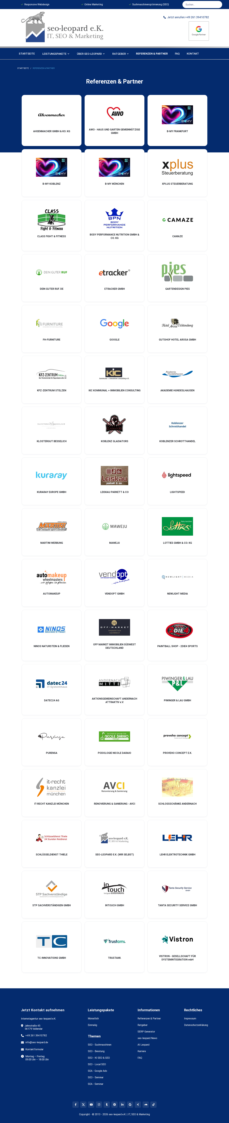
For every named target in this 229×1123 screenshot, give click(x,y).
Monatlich (93, 1018)
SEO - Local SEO (97, 1064)
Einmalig (92, 1025)
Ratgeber (143, 1025)
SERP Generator (146, 1031)
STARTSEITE (23, 68)
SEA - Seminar (95, 1083)
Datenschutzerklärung (196, 1025)
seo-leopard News (147, 1038)
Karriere (142, 1051)
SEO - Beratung (96, 1051)
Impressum (190, 1018)
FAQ (177, 53)
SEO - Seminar (95, 1077)
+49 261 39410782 (36, 1035)
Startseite (27, 53)
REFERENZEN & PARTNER (152, 53)
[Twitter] (83, 1104)
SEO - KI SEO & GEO (99, 1057)
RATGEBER (119, 53)
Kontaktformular (34, 1049)
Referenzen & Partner (44, 68)
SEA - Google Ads (97, 1070)
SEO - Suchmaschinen (99, 1044)
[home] (63, 28)
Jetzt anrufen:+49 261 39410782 (186, 17)
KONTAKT (193, 53)
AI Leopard (143, 1044)
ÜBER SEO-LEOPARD (89, 53)
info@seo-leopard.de (36, 1042)
